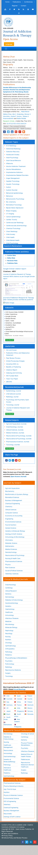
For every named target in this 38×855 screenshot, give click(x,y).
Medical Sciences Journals (15, 433)
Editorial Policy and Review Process (15, 838)
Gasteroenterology (11, 603)
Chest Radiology (11, 231)
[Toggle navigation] (6, 49)
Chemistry (8, 506)
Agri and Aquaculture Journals (16, 424)
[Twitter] (26, 842)
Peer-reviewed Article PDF (11, 128)
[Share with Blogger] (19, 460)
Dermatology (9, 597)
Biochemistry (9, 491)
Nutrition (8, 639)
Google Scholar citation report (14, 269)
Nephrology (9, 630)
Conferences (28, 2)
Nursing (8, 636)
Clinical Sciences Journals (15, 430)
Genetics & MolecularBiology (9, 760)
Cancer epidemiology (13, 216)
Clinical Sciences (10, 509)
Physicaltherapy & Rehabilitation (16, 658)
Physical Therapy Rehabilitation (27, 744)
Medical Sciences (11, 549)
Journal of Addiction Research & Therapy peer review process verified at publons (18, 299)
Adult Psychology (12, 157)
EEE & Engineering (10, 801)
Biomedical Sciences (12, 497)
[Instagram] (34, 842)
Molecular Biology (11, 627)
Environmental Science (11, 798)
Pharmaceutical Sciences (13, 561)
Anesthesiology (10, 585)
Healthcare (9, 612)
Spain (19, 696)
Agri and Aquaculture (12, 488)
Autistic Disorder (11, 190)
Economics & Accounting (13, 516)
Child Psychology (12, 243)
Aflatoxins (9, 163)
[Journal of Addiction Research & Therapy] (8, 22)
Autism (8, 187)
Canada (19, 699)
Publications (17, 2)
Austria (29, 699)
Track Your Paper (12, 379)
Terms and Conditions (10, 833)
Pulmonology (9, 664)
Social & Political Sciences (14, 570)
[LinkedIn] (30, 842)
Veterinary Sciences (12, 574)
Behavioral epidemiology (14, 193)
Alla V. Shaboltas (18, 114)
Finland (29, 702)
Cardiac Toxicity (11, 219)
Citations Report (11, 370)
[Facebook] (22, 842)
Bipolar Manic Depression (14, 208)
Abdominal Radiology (13, 149)
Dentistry (8, 594)
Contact (23, 5)
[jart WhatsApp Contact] (19, 13)
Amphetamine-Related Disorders (17, 175)
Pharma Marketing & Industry (13, 786)
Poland (29, 696)
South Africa (17, 715)
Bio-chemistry (11, 202)
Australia (9, 699)
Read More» (25, 111)
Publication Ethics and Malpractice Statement (17, 354)
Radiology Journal (12, 397)
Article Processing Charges (15, 361)
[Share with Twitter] (10, 460)
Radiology (8, 667)
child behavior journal (13, 394)
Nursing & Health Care (12, 558)
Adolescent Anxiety (12, 154)
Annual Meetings (19, 689)
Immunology (9, 615)
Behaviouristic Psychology (15, 199)
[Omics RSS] (23, 9)
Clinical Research (11, 591)
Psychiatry (8, 661)
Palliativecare (25, 759)
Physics (8, 564)
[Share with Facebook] (6, 460)
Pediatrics (8, 655)
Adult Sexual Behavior (13, 160)
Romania (30, 714)
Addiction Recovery (12, 151)
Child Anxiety (10, 234)
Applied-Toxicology (12, 181)
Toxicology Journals (13, 444)
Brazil (8, 714)
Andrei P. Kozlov (16, 116)
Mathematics (9, 546)
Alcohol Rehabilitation (13, 169)
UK (7, 708)
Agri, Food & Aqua (10, 789)
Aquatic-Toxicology (12, 184)
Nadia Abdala (21, 118)
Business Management (11, 810)
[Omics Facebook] (10, 9)
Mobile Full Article (26, 128)
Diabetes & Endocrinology (14, 600)
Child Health (10, 237)
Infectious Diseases (12, 618)
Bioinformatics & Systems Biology (16, 494)
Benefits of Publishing (13, 367)
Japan (8, 711)
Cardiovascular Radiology (15, 222)
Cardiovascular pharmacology (16, 225)
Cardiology (9, 588)
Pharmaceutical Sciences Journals (17, 441)
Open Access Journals (18, 476)
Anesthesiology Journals (14, 427)
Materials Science (11, 543)
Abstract (6, 126)
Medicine (8, 621)
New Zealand (17, 720)
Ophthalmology (10, 646)
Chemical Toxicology (13, 228)
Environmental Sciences (13, 522)
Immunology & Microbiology (14, 537)
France (19, 705)
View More (9, 340)
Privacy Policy (8, 835)
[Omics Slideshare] (28, 9)
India (18, 708)
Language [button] (8, 44)
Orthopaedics (10, 649)
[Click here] (5, 9)
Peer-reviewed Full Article (17, 126)
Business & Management (13, 500)
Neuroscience (8, 750)
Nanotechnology (11, 552)
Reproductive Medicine (13, 670)
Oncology (8, 642)
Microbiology (9, 624)
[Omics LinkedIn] (19, 9)
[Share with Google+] (16, 131)
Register (15, 5)
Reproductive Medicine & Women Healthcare (27, 765)
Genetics (8, 606)
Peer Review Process (13, 358)
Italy (7, 702)
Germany (9, 705)
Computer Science (11, 513)
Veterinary (7, 804)
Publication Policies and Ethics (17, 252)
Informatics (9, 540)
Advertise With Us (12, 364)
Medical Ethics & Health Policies (26, 755)
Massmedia (8, 813)
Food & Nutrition (10, 525)
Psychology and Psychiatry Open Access (17, 401)
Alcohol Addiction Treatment (16, 166)
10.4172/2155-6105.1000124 (16, 123)
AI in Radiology (11, 146)
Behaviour (9, 196)
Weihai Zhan (7, 114)
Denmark (30, 705)
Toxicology (9, 676)
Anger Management (13, 178)
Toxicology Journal (12, 405)
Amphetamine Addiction (14, 172)
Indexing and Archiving (14, 373)
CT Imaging (10, 213)
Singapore (20, 711)
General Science (10, 528)
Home (7, 2)
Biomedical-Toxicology (14, 205)
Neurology (8, 633)
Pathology (8, 652)
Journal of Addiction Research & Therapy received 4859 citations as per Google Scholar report (19, 276)
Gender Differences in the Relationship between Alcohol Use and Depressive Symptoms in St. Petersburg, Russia (17, 90)
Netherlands (8, 724)
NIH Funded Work (12, 376)
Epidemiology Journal (13, 391)
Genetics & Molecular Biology (15, 531)
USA (7, 696)
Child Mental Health (12, 240)
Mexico (29, 708)
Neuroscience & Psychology (14, 555)
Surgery (8, 673)
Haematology (9, 609)
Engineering (9, 519)
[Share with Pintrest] (16, 460)
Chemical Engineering (12, 503)
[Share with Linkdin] (13, 460)
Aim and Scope (11, 350)
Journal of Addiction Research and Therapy (18, 409)
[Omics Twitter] (14, 9)
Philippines (17, 727)
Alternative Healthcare (7, 769)
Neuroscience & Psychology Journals (19, 436)
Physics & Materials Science (13, 795)
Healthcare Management (8, 746)
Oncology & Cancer (27, 734)
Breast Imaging (11, 211)
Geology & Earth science (12, 816)
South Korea (7, 718)
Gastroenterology (10, 756)
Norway (30, 711)
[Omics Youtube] (32, 9)
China (19, 702)
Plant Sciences (10, 567)
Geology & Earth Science (13, 534)
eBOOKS (9, 381)
